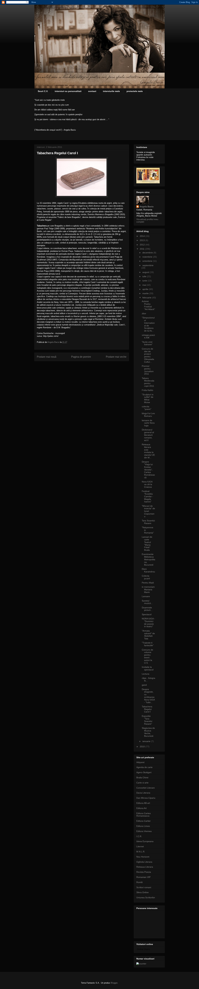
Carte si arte (142, 782)
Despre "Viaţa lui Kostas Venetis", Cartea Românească (148, 469)
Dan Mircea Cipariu (145, 798)
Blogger (114, 983)
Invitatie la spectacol (147, 668)
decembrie (147, 252)
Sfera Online (142, 892)
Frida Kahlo (147, 390)
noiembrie (147, 257)
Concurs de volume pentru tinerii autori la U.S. (147, 656)
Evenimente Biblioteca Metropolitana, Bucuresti (148, 559)
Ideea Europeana (144, 841)
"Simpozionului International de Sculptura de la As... (148, 324)
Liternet (140, 846)
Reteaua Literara (144, 867)
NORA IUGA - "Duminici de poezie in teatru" (148, 622)
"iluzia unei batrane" (147, 343)
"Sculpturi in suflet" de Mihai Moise (147, 398)
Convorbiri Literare (145, 788)
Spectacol (146, 614)
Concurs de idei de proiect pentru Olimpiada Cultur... (148, 355)
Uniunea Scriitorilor (145, 897)
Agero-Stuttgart (143, 772)
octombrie (147, 261)
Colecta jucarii (146, 577)
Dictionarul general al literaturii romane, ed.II (148, 434)
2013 (142, 240)
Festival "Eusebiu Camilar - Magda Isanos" (147, 496)
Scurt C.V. (43, 91)
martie (145, 293)
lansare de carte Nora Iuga (148, 423)
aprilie (145, 289)
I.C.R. (139, 836)
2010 (142, 746)
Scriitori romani (143, 887)
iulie (144, 276)
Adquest (140, 762)
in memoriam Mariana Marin (148, 589)
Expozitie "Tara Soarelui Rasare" (147, 720)
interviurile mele (111, 91)
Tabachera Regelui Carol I (147, 709)
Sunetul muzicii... (147, 602)
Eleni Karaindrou (148, 570)
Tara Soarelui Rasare (148, 521)
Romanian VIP (143, 877)
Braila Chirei (142, 777)
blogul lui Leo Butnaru (148, 414)
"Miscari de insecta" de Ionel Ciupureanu (148, 511)
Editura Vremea (144, 831)
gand (144, 685)
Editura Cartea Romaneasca (143, 814)
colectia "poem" (146, 407)
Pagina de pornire (81, 356)
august (146, 272)
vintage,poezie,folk (148, 336)
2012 (142, 244)
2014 (142, 236)
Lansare (146, 596)
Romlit (139, 882)
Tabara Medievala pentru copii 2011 (148, 382)
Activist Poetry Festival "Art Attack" (148, 305)
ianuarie (146, 741)
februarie (147, 297)
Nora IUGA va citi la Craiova (147, 484)
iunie (145, 280)
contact (92, 91)
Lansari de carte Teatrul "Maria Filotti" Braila (147, 543)
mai (144, 285)
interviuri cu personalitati (68, 91)
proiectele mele (135, 91)
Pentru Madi (148, 582)
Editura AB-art (143, 803)
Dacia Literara (143, 793)
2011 (142, 249)
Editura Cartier (143, 821)
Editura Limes (143, 826)
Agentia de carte (144, 767)
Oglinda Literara (144, 862)
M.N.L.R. (140, 851)
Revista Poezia (143, 872)
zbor (144, 313)
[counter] (141, 963)
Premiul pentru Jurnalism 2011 (148, 370)
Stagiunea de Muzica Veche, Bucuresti (148, 732)
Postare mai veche (116, 356)
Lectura (145, 674)
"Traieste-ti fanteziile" (148, 644)
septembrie (147, 265)
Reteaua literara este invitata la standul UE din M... (148, 451)
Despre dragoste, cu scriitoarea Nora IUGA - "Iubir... (148, 696)
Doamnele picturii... (147, 608)
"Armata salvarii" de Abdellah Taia (148, 635)
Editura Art (141, 808)
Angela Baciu (146, 206)
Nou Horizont (142, 856)
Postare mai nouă (46, 356)
